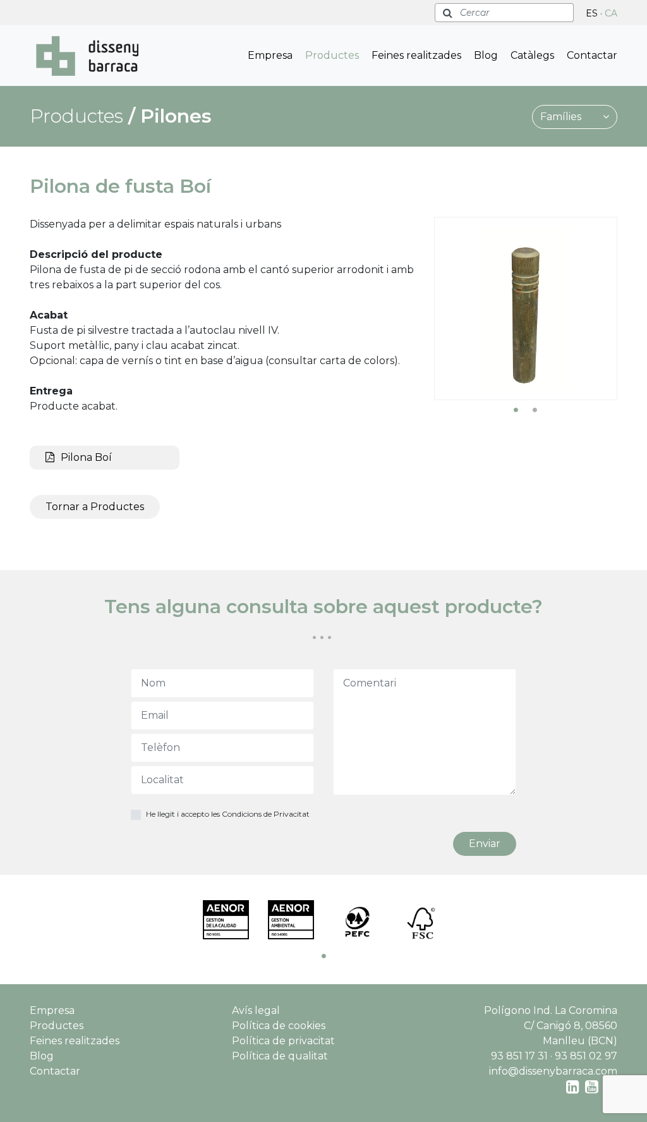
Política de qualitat (280, 1056)
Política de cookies (278, 1026)
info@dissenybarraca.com (553, 1071)
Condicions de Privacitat (266, 814)
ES (592, 13)
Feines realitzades (416, 55)
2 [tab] (535, 409)
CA (611, 13)
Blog (486, 55)
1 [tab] (516, 409)
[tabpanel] (525, 308)
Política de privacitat (283, 1041)
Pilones (176, 116)
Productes (332, 55)
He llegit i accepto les (228, 814)
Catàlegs (532, 55)
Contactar (592, 55)
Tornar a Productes (94, 507)
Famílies (562, 117)
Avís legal (256, 1010)
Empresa (270, 55)
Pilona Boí (86, 457)
